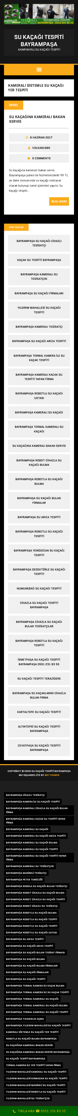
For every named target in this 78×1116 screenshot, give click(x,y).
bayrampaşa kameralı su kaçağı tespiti (32, 849)
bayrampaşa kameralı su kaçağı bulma (31, 842)
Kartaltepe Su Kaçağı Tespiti (39, 712)
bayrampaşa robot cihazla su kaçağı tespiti (35, 899)
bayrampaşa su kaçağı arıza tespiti (39, 341)
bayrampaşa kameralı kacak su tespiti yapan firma (35, 820)
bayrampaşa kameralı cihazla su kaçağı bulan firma (37, 810)
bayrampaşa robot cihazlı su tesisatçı (32, 906)
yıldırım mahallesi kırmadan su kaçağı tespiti (36, 1078)
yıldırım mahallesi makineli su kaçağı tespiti (35, 1085)
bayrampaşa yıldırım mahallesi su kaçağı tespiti (38, 1025)
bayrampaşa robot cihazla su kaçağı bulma (35, 892)
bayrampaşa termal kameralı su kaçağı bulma (37, 1005)
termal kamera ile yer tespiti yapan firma (33, 1065)
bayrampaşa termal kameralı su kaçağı (32, 999)
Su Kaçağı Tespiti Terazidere (39, 679)
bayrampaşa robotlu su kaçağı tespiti (31, 926)
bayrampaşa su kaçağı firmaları (39, 293)
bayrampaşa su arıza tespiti (24, 939)
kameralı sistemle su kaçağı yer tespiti (32, 1032)
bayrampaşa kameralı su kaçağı (39, 412)
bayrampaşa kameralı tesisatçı (39, 327)
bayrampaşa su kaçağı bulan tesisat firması (35, 952)
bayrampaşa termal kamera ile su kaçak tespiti (37, 992)
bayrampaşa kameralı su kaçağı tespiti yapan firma (36, 857)
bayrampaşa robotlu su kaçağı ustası (31, 932)
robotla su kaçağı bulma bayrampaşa (31, 1038)
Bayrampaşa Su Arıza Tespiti (39, 517)
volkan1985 (41, 148)
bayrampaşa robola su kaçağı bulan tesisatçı (36, 886)
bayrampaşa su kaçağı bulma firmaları (32, 965)
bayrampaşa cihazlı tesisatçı (25, 795)
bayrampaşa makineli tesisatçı (26, 873)
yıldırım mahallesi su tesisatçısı (28, 1098)
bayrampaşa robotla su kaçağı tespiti (31, 919)
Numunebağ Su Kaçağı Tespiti (39, 588)
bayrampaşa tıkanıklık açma (25, 1018)
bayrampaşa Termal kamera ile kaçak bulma (35, 985)
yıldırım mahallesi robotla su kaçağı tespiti (35, 1091)
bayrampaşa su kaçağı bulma (25, 959)
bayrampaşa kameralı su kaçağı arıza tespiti (36, 835)
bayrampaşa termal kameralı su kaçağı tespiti (37, 1012)
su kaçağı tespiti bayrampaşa (25, 1058)
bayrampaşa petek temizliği (24, 879)
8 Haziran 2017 (41, 137)
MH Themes (52, 775)
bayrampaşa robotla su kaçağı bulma (31, 912)
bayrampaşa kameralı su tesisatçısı (30, 866)
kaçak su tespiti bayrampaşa (39, 260)
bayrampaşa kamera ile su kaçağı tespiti (33, 801)
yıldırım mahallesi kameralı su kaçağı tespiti (36, 1071)
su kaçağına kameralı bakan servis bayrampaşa (38, 1052)
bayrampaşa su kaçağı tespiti (25, 979)
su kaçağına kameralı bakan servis (37, 119)
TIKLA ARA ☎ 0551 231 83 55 (41, 1111)
